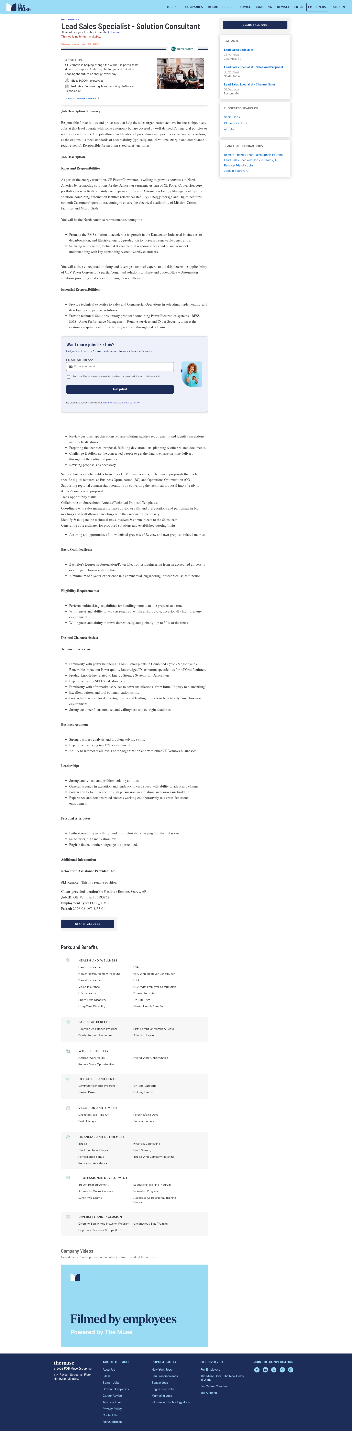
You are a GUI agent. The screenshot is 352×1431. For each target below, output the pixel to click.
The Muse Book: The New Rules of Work (222, 1378)
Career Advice (112, 1395)
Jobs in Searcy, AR (236, 170)
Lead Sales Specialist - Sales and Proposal (253, 67)
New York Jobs (162, 1369)
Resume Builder (221, 7)
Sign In (339, 7)
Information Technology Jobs (171, 1402)
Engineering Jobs (163, 1389)
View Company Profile (81, 98)
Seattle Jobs (160, 1382)
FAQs (106, 1376)
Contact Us (110, 1415)
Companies (194, 7)
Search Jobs (111, 1382)
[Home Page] (18, 8)
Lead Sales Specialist (238, 49)
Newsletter (287, 7)
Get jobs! (120, 389)
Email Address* (80, 360)
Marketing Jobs (162, 1395)
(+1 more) (114, 32)
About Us (109, 1369)
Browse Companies (116, 1389)
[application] (134, 1306)
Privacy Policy (132, 402)
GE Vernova (70, 19)
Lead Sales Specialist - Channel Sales (250, 84)
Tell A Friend (208, 1392)
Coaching (264, 7)
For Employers (210, 1369)
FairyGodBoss (112, 1421)
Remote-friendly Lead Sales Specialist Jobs (253, 154)
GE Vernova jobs (235, 123)
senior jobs (232, 117)
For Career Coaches (214, 1386)
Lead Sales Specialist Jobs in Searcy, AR (251, 160)
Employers (317, 7)
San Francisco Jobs (165, 1376)
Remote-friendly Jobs (238, 165)
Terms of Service (112, 402)
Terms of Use (112, 1402)
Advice (245, 7)
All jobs (229, 129)
